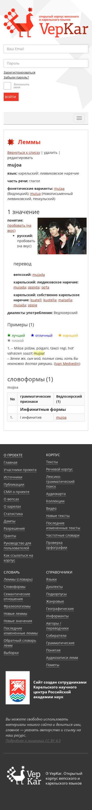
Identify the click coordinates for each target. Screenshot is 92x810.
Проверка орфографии (56, 545)
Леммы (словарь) (18, 579)
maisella (65, 300)
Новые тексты (58, 515)
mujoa (61, 417)
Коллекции (55, 501)
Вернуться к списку (23, 152)
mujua (35, 193)
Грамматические (60, 643)
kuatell (35, 300)
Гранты (10, 535)
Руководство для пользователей (17, 545)
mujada (38, 274)
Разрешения (14, 528)
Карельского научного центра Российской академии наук (55, 692)
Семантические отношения (17, 596)
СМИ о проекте (16, 491)
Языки (51, 579)
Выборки (11, 652)
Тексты (52, 462)
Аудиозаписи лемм (62, 657)
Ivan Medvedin (67, 363)
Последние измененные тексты (63, 525)
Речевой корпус (59, 469)
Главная (10, 462)
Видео (51, 508)
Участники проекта (20, 469)
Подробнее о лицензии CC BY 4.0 (33, 740)
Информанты (57, 616)
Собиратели (56, 635)
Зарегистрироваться (19, 72)
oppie (32, 305)
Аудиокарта (56, 493)
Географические (60, 608)
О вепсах (11, 499)
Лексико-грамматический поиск (60, 481)
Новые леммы (15, 613)
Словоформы (15, 586)
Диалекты (54, 586)
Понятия (53, 650)
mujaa (59, 188)
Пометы (52, 665)
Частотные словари (62, 535)
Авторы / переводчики (57, 625)
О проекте (13, 455)
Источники (13, 477)
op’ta (45, 287)
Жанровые (55, 601)
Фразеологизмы (17, 606)
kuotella (49, 300)
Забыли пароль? (16, 77)
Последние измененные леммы (21, 630)
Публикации (14, 484)
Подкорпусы (56, 594)
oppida (33, 287)
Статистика (13, 513)
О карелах (12, 506)
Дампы (9, 521)
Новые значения (18, 621)
